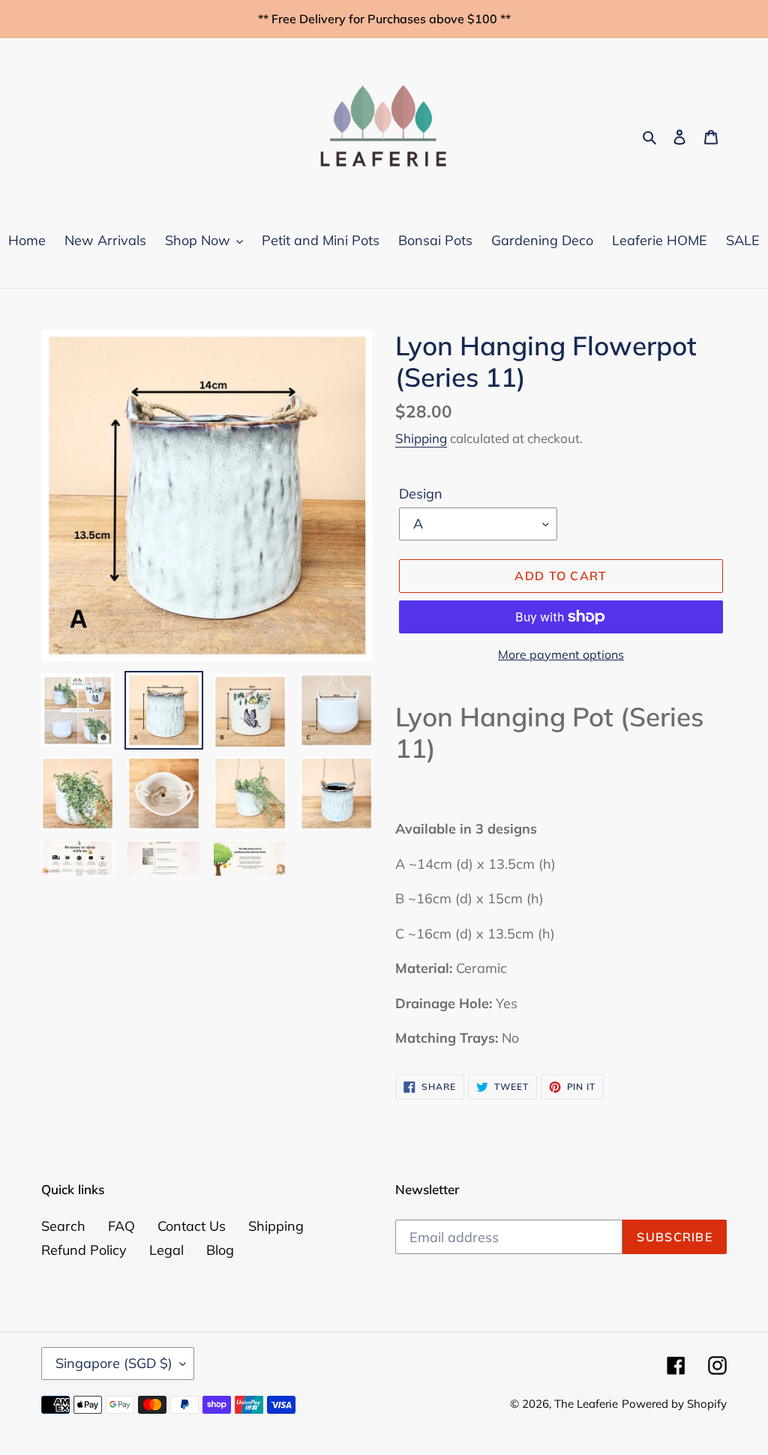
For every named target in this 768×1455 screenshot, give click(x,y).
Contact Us (192, 1226)
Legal (166, 1250)
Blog (220, 1250)
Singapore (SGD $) (114, 1363)
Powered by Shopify (674, 1404)
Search (63, 1226)
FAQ (121, 1226)
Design (420, 493)
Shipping (421, 438)
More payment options (561, 654)
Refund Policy (84, 1250)
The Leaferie (586, 1404)
